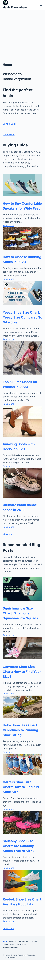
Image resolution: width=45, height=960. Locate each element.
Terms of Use (21, 944)
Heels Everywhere (15, 7)
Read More (8, 225)
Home (5, 941)
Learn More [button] (9, 134)
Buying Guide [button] (10, 124)
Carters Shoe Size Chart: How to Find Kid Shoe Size (21, 787)
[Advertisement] (22, 38)
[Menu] (41, 5)
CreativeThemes (9, 957)
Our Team (33, 941)
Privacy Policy (8, 944)
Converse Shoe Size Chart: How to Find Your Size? (22, 672)
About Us (12, 941)
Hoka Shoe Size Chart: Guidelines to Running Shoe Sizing (20, 730)
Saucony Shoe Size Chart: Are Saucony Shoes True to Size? (18, 846)
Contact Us (23, 941)
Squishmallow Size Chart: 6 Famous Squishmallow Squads (20, 613)
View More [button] (8, 534)
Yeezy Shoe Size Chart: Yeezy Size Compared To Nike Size (22, 317)
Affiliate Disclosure (10, 947)
